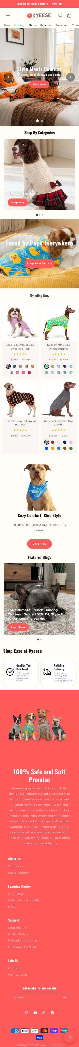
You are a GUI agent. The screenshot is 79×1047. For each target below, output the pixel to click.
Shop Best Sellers (39, 263)
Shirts (32, 25)
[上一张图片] (8, 77)
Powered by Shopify (49, 1045)
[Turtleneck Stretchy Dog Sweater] (59, 399)
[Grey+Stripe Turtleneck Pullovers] (20, 366)
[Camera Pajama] (58, 372)
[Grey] (46, 442)
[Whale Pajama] (70, 366)
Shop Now (40, 84)
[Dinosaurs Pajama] (52, 372)
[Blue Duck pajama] (70, 372)
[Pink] (70, 442)
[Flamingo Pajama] (58, 366)
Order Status (18, 934)
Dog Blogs (16, 894)
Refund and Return (22, 940)
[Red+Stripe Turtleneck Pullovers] (29, 372)
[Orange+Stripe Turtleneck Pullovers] (32, 366)
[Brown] (64, 448)
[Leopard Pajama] (64, 366)
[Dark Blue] (64, 442)
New (7, 25)
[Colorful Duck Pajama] (52, 366)
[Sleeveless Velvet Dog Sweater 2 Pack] (20, 323)
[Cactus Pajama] (64, 372)
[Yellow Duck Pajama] (46, 366)
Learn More (18, 627)
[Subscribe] (64, 997)
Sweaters (62, 25)
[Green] (70, 448)
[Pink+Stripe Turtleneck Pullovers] (23, 372)
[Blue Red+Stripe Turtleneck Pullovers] (17, 372)
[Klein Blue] (46, 448)
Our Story (15, 866)
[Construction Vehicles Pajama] (46, 372)
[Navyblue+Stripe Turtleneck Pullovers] (14, 366)
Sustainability (18, 873)
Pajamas (46, 25)
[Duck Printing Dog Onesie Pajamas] (59, 323)
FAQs (12, 906)
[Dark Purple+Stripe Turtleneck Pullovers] (8, 366)
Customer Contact (22, 947)
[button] (8, 15)
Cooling (19, 25)
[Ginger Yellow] (52, 448)
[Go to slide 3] (42, 215)
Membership (17, 974)
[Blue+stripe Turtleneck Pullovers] (11, 372)
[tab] (37, 120)
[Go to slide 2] (39, 215)
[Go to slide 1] (37, 215)
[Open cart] (69, 1037)
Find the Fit (17, 928)
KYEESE (31, 1045)
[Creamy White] (58, 442)
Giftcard (14, 968)
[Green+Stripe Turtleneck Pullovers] (26, 366)
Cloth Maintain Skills (24, 900)
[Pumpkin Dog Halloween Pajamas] (20, 399)
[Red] (52, 442)
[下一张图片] (70, 77)
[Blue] (58, 448)
